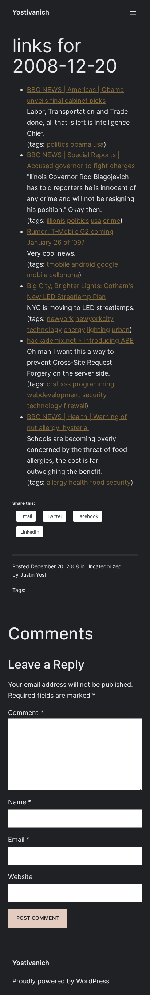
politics (57, 144)
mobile (37, 275)
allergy (57, 482)
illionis (56, 220)
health (78, 482)
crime (111, 220)
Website (20, 876)
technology (44, 329)
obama (80, 144)
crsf (53, 384)
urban (121, 329)
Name (19, 802)
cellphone (64, 275)
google (107, 264)
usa (98, 144)
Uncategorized (104, 566)
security (94, 395)
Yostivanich (30, 12)
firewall (75, 406)
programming (93, 384)
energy (74, 329)
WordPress (92, 981)
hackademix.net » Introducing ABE (80, 340)
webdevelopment (53, 395)
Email (18, 839)
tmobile (58, 264)
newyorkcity (94, 318)
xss (65, 384)
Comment (26, 712)
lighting (98, 329)
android (83, 264)
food (97, 482)
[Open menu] (133, 12)
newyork (60, 318)
